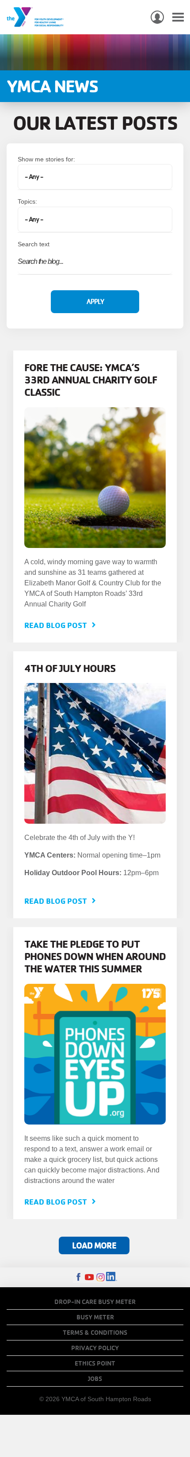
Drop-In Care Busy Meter (95, 1302)
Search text (33, 244)
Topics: (27, 201)
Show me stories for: (46, 159)
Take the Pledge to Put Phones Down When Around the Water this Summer (95, 956)
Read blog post (55, 625)
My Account (157, 17)
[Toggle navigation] (178, 17)
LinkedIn (111, 1277)
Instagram (100, 1277)
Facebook (78, 1277)
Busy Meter (95, 1317)
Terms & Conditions (95, 1332)
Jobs (95, 1379)
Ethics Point (95, 1363)
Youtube (89, 1277)
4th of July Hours (69, 668)
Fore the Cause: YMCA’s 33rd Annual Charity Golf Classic (90, 379)
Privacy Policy (95, 1348)
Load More (94, 1245)
